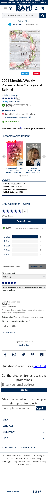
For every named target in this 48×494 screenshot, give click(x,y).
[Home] (24, 8)
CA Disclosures (38, 461)
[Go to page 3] (24, 175)
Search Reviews (37, 266)
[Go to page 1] (20, 175)
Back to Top (24, 345)
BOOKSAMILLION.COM (28, 458)
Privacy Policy (24, 464)
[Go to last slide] (4, 156)
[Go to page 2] (22, 175)
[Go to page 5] (27, 175)
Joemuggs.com (9, 461)
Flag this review (8, 332)
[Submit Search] (42, 15)
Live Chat (40, 366)
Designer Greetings (11, 95)
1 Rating (5, 102)
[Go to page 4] (25, 175)
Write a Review (14, 102)
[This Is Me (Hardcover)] (33, 154)
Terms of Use (23, 461)
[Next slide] (43, 156)
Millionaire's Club (32, 24)
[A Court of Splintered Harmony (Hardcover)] (15, 153)
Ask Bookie (17, 24)
